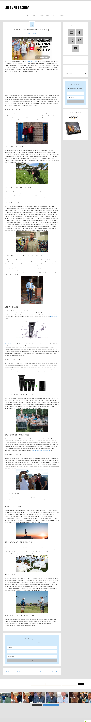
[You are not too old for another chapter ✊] (51, 697)
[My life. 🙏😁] (85, 697)
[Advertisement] (32, 84)
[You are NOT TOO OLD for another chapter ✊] (39, 697)
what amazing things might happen (41, 450)
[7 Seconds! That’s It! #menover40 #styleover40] (28, 697)
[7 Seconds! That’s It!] (16, 697)
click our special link (43, 369)
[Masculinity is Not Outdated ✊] (62, 697)
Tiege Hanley (53, 316)
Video (34, 33)
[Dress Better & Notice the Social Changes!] (74, 697)
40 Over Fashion (17, 7)
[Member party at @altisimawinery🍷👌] (5, 697)
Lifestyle (30, 33)
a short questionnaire (32, 61)
